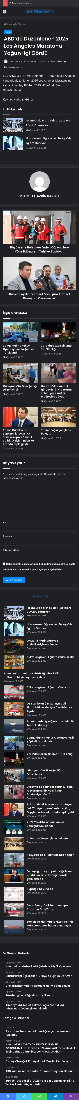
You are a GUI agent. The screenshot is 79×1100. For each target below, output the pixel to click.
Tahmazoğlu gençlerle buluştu (56, 431)
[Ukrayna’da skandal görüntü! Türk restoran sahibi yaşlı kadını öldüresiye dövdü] (58, 373)
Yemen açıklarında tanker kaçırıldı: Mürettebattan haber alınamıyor (50, 923)
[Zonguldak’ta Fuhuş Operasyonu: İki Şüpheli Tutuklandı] (20, 332)
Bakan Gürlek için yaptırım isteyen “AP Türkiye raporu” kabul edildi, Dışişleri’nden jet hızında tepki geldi (18, 437)
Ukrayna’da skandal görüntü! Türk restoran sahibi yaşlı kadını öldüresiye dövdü (56, 391)
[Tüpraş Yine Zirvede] (14, 894)
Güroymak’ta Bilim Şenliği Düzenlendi (20, 387)
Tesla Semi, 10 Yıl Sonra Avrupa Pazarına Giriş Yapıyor (47, 907)
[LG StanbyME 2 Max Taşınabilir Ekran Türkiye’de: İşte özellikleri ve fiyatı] (14, 709)
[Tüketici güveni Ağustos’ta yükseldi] (14, 662)
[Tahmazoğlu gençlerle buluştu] (58, 417)
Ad (5, 522)
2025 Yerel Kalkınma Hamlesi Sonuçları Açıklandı (46, 824)
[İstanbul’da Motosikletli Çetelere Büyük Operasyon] (13, 125)
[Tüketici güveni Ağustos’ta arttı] (14, 692)
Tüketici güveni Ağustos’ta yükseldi (50, 657)
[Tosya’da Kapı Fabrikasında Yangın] (14, 860)
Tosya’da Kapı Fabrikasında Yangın (50, 855)
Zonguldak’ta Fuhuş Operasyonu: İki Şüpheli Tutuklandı (18, 349)
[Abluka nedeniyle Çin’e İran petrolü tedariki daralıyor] (14, 726)
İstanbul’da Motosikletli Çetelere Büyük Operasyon (49, 610)
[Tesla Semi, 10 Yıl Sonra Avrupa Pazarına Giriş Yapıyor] (14, 910)
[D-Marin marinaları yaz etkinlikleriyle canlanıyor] (14, 646)
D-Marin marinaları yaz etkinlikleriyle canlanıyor (36, 3)
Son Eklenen (39, 596)
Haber (22, 24)
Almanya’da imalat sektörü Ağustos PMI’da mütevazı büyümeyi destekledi (33, 675)
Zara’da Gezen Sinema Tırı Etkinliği (56, 347)
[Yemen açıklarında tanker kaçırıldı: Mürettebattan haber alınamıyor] (14, 927)
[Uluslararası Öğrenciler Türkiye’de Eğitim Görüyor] (13, 143)
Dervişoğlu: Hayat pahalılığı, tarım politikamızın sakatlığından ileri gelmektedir (50, 875)
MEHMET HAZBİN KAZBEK (22, 61)
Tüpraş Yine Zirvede (40, 889)
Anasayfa (11, 24)
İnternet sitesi (11, 550)
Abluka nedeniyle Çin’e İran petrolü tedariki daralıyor (50, 723)
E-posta (8, 536)
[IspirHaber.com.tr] (39, 11)
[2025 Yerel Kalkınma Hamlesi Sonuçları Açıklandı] (14, 827)
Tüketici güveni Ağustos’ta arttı (48, 687)
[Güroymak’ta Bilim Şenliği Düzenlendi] (20, 373)
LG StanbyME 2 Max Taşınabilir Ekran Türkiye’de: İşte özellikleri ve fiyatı (49, 707)
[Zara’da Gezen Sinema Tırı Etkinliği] (58, 332)
